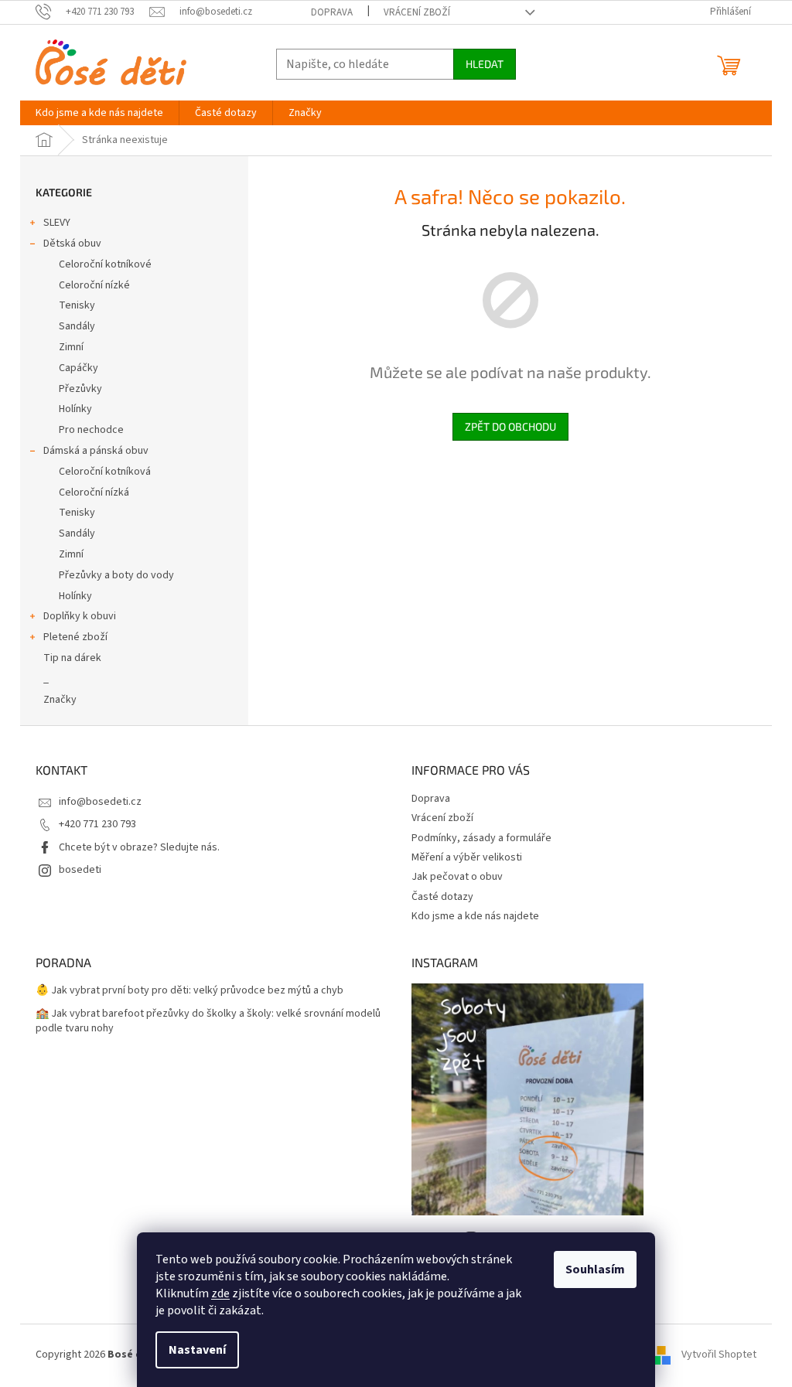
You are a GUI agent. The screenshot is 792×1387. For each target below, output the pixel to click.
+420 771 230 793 (97, 824)
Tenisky (77, 305)
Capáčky (78, 368)
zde (220, 1293)
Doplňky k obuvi (79, 616)
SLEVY (56, 222)
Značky (60, 699)
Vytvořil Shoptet (718, 1354)
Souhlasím (595, 1269)
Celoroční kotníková (105, 471)
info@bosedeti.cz (100, 801)
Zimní (71, 347)
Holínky (75, 409)
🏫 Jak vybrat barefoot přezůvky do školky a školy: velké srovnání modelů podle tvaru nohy (208, 1021)
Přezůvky (80, 389)
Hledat (485, 63)
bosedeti (80, 870)
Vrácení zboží (417, 12)
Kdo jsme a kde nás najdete (475, 916)
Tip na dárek (72, 658)
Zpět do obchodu (510, 426)
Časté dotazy (442, 897)
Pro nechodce (91, 430)
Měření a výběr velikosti (466, 857)
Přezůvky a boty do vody (116, 575)
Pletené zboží (75, 637)
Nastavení (197, 1349)
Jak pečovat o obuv (457, 876)
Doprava (332, 12)
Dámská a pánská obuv (95, 450)
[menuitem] (99, 113)
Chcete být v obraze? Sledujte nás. (139, 847)
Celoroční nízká (94, 492)
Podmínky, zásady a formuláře (481, 838)
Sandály (77, 326)
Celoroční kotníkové (105, 264)
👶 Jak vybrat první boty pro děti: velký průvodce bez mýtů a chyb (189, 990)
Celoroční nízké (94, 285)
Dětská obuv (72, 243)
